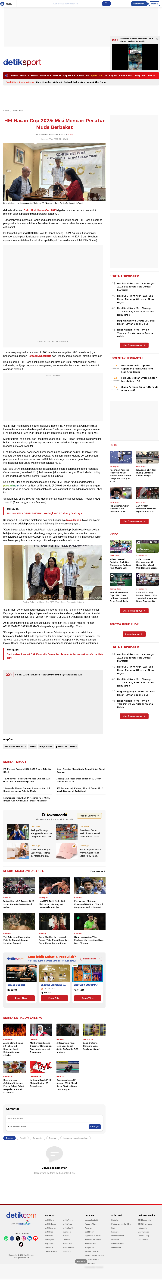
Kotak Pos (116, 1232)
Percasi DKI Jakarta (39, 356)
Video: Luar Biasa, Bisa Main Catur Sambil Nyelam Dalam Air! (48, 674)
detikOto (49, 1247)
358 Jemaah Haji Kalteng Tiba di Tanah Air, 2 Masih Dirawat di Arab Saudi (79, 789)
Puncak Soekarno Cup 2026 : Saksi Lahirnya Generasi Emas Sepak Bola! (119, 596)
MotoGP (24, 75)
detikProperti (51, 1251)
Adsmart (88, 1228)
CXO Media (143, 1240)
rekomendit (90, 1263)
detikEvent (89, 1232)
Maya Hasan (73, 520)
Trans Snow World (93, 1240)
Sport (6, 110)
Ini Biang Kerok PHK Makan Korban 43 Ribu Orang (40, 1083)
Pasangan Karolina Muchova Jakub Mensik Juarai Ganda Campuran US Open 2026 (120, 476)
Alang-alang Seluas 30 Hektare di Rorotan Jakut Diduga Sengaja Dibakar (13, 1049)
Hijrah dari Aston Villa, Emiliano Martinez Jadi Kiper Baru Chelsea (89, 940)
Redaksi (114, 1220)
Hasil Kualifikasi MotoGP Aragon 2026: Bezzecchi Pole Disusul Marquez (136, 287)
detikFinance (50, 1228)
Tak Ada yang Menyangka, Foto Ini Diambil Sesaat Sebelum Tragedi (16, 940)
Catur (27, 210)
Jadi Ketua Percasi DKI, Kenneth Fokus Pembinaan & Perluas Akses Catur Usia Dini (55, 656)
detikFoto (67, 1243)
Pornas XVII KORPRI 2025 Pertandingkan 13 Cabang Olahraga (44, 513)
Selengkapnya (97, 871)
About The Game (96, 82)
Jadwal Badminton (74, 82)
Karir (113, 1228)
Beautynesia (143, 1232)
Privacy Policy (117, 1243)
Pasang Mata (91, 1224)
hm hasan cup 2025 (15, 746)
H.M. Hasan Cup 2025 (44, 210)
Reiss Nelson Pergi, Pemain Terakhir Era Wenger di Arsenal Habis (135, 333)
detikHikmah (68, 1247)
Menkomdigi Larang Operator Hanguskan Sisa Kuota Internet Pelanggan (41, 1047)
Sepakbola (69, 75)
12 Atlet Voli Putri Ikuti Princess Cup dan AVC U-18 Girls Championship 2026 (26, 780)
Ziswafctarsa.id (92, 1251)
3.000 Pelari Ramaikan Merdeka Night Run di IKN (146, 508)
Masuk (154, 3)
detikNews (49, 1220)
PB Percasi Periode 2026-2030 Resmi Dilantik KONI (27, 770)
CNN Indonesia (144, 1220)
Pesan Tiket (21, 998)
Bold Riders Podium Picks (20, 82)
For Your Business (92, 1259)
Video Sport (125, 75)
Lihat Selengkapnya (132, 345)
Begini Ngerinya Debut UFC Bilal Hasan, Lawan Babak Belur (136, 322)
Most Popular (43, 82)
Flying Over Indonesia (94, 1255)
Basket (57, 75)
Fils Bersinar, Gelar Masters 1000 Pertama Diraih (119, 508)
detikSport (49, 1240)
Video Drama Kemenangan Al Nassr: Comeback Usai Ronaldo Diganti (147, 563)
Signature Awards (93, 1236)
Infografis (140, 75)
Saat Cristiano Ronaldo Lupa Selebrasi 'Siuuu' (91, 1046)
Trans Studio (90, 1243)
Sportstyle (83, 75)
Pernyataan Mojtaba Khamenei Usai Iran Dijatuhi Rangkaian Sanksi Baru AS (88, 904)
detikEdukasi (50, 1224)
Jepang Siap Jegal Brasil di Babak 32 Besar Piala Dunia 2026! (78, 780)
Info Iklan (115, 1240)
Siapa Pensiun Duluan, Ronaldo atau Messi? (139, 389)
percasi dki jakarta (66, 746)
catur (33, 746)
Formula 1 (45, 75)
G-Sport (57, 82)
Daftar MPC (139, 3)
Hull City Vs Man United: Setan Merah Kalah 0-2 (139, 379)
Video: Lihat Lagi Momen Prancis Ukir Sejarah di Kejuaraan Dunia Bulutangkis (146, 596)
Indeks (151, 75)
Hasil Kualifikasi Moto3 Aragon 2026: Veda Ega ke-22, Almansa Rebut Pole (135, 311)
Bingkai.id (89, 1247)
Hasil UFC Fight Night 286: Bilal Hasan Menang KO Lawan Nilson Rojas (52, 904)
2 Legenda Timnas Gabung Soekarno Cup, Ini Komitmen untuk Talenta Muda (26, 789)
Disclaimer (116, 1247)
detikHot (49, 1236)
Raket (34, 75)
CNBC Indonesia (145, 1224)
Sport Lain (97, 75)
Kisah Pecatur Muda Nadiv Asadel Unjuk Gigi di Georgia (80, 770)
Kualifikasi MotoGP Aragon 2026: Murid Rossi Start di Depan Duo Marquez (67, 1085)
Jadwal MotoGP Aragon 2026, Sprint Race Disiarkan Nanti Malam (18, 904)
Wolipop (67, 1232)
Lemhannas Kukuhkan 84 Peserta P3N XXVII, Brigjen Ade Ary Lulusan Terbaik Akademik (26, 799)
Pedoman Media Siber (121, 1224)
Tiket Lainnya (89, 959)
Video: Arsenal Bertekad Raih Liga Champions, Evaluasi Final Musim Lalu (120, 563)
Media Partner (117, 1236)
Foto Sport (111, 75)
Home (14, 75)
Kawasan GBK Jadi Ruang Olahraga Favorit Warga (146, 473)
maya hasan (45, 746)
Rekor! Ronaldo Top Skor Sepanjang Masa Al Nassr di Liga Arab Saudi (137, 369)
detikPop (67, 1251)
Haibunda (142, 1228)
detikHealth (68, 1228)
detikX (66, 1236)
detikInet (49, 1232)
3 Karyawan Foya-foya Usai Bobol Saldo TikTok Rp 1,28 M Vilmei (67, 1047)
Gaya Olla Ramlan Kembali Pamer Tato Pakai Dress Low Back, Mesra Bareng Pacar (54, 940)
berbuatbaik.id (91, 1220)
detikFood (67, 1224)
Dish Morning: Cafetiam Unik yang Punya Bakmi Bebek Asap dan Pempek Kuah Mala (13, 1086)
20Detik (66, 1240)
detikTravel (68, 1220)
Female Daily (143, 1236)
